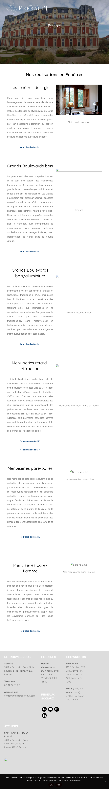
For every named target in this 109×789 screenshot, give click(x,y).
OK (51, 785)
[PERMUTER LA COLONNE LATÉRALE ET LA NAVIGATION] (102, 9)
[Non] (105, 781)
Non (59, 785)
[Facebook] (44, 709)
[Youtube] (50, 709)
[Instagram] (57, 709)
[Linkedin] (44, 715)
